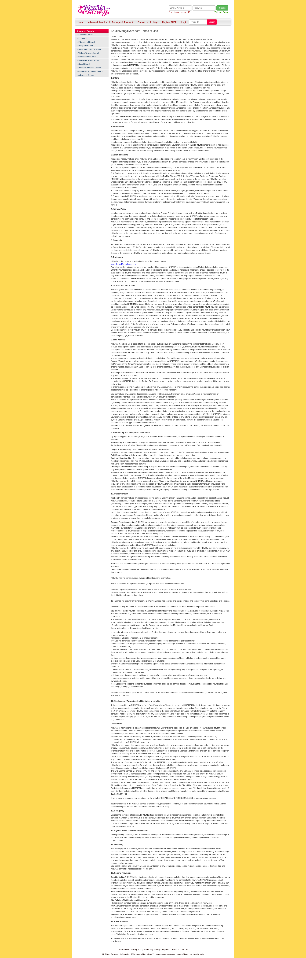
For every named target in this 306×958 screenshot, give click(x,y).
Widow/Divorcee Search (88, 53)
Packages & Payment (122, 22)
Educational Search (86, 42)
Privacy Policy (137, 949)
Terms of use (123, 949)
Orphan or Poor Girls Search (90, 71)
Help (155, 22)
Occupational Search (87, 57)
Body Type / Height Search (89, 49)
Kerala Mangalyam (115, 11)
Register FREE (169, 22)
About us (148, 949)
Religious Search (85, 46)
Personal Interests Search (89, 68)
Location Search (85, 35)
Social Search (84, 64)
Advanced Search (96, 22)
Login (184, 22)
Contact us (183, 949)
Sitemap (156, 949)
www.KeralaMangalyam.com (123, 264)
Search (212, 22)
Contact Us (143, 22)
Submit (222, 8)
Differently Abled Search (88, 60)
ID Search (82, 38)
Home (80, 22)
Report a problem (169, 949)
